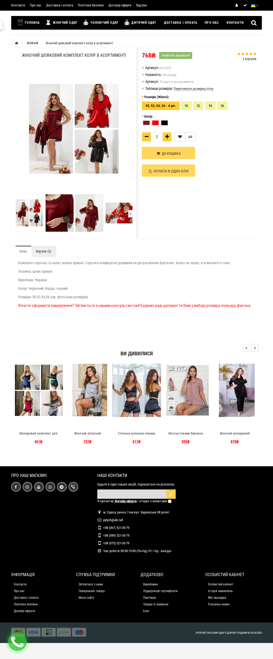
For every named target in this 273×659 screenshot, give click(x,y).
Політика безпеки (91, 5)
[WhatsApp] (50, 487)
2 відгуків (249, 59)
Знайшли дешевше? (175, 55)
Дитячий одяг (143, 23)
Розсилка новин (219, 604)
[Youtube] (39, 487)
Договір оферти (120, 5)
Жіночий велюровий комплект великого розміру (234, 435)
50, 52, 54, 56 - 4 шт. (161, 106)
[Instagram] (27, 487)
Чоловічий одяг (104, 23)
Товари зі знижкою (155, 604)
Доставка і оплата (59, 5)
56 (222, 106)
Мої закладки (217, 598)
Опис (23, 251)
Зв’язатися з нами (91, 584)
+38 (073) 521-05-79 (116, 543)
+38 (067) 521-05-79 (116, 528)
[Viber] (73, 487)
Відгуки (141, 5)
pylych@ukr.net (113, 520)
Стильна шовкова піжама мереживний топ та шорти (136, 435)
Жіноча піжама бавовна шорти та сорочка (185, 435)
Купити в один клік (170, 171)
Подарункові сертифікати (160, 591)
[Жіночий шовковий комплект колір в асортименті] (29, 213)
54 (210, 106)
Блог (146, 611)
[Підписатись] (171, 494)
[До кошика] (26, 424)
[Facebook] (16, 487)
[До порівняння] (190, 136)
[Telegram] (62, 487)
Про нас (35, 5)
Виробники (150, 584)
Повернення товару (92, 591)
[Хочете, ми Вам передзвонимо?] (17, 642)
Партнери (149, 598)
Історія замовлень (220, 591)
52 (198, 106)
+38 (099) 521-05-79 (116, 535)
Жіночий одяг (65, 23)
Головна (32, 23)
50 (186, 106)
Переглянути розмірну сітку (193, 89)
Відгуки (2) (43, 251)
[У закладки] (180, 136)
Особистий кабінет (220, 584)
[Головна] (16, 43)
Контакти (18, 5)
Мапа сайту (86, 598)
